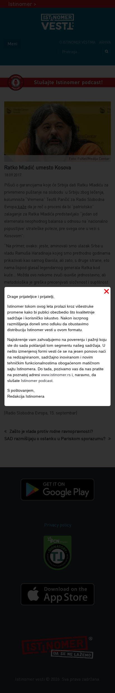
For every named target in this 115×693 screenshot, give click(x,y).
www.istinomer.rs (56, 374)
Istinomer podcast (36, 380)
